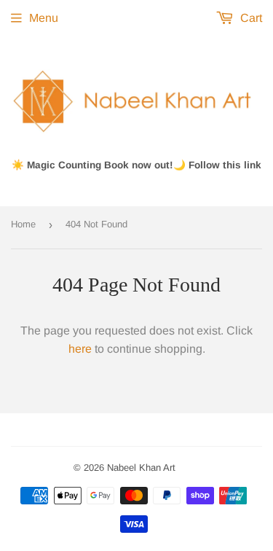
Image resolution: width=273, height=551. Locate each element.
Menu (43, 18)
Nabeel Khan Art (141, 467)
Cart (249, 18)
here (80, 349)
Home (23, 224)
